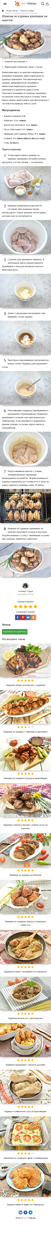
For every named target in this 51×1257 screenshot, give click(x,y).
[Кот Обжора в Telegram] (30, 1212)
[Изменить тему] (47, 4)
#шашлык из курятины (14, 632)
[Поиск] (43, 4)
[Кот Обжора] (17, 4)
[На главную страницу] (3, 11)
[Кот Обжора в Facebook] (25, 1212)
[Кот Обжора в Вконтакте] (21, 1212)
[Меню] (5, 4)
